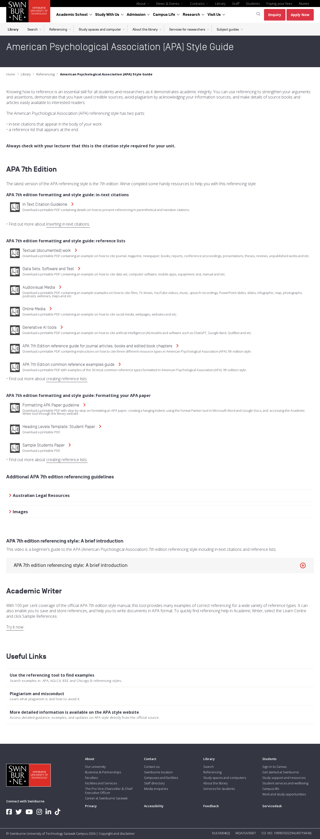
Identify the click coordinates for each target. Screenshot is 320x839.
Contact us (152, 766)
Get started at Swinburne (280, 772)
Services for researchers (187, 29)
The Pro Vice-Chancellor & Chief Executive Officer (108, 790)
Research (191, 14)
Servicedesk (272, 806)
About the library (145, 29)
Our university (95, 766)
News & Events (168, 3)
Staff (235, 3)
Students (253, 3)
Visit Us (214, 14)
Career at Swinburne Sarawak (106, 798)
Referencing (58, 29)
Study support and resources (284, 777)
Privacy (91, 806)
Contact (150, 759)
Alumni (304, 3)
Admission (136, 14)
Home (10, 74)
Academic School (72, 14)
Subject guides (228, 29)
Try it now (15, 627)
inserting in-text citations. (68, 224)
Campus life (270, 788)
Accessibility (154, 806)
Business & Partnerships (103, 772)
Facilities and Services (101, 783)
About (141, 3)
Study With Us (107, 14)
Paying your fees (279, 3)
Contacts (198, 3)
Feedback (211, 806)
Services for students (219, 788)
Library (220, 3)
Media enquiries (156, 788)
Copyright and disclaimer (117, 833)
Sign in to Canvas (274, 766)
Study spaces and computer (100, 29)
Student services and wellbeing (285, 783)
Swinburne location (158, 772)
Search (33, 29)
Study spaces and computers (224, 777)
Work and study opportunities (284, 794)
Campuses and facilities (161, 777)
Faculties (91, 777)
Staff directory (154, 783)
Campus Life (164, 14)
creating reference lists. (67, 378)
